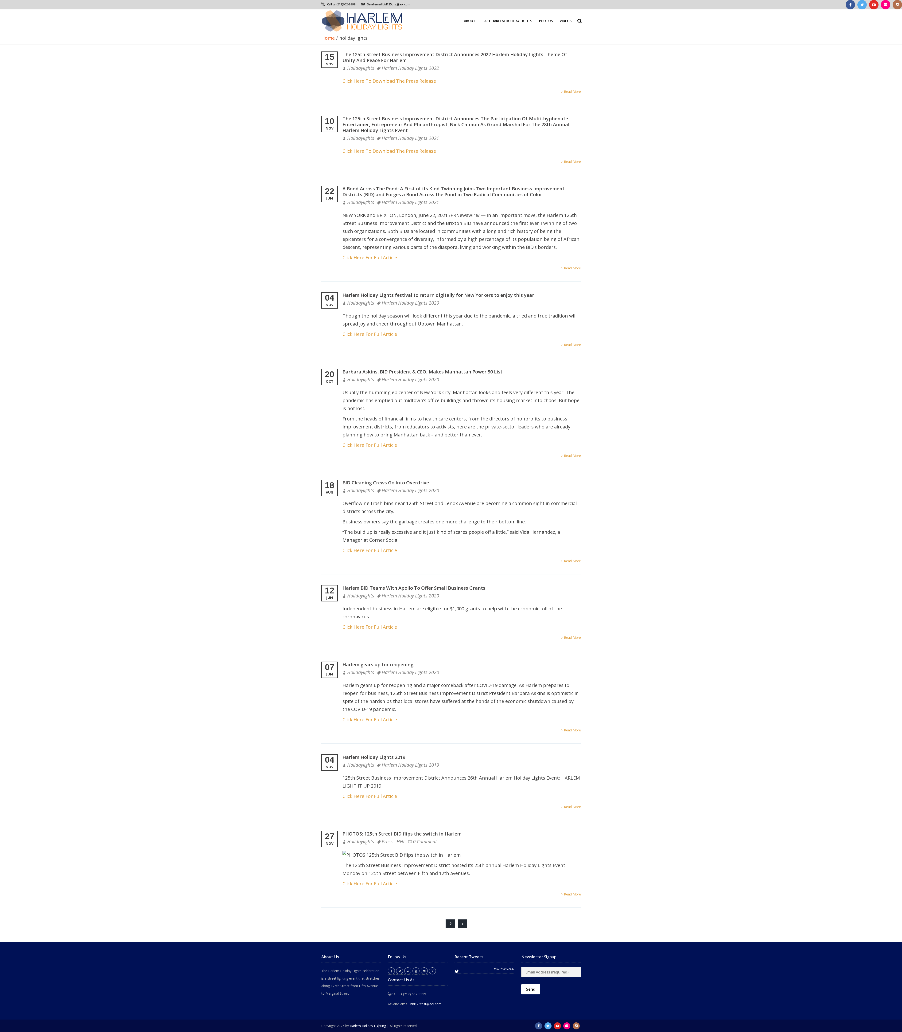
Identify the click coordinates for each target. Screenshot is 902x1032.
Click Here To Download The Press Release (389, 81)
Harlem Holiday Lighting (368, 1026)
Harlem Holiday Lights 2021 (410, 138)
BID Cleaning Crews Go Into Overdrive (385, 483)
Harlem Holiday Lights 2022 (410, 68)
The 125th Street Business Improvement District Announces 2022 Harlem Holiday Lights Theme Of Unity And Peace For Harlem (454, 57)
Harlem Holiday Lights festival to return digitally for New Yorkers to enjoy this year (438, 295)
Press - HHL (393, 841)
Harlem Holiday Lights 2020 (410, 303)
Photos (546, 20)
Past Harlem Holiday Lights (507, 20)
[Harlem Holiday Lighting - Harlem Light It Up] (362, 20)
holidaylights (360, 68)
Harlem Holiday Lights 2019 (373, 757)
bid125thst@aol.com (396, 4)
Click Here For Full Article (369, 257)
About (469, 20)
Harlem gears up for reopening (377, 664)
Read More (572, 91)
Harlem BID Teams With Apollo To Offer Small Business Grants (413, 588)
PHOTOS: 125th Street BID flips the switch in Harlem (402, 834)
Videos (566, 20)
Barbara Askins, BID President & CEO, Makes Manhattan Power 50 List (422, 372)
